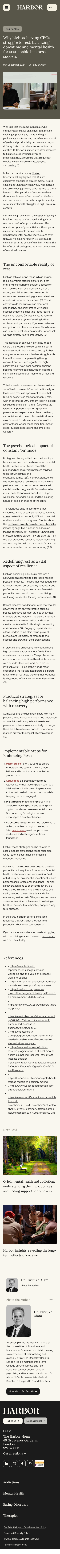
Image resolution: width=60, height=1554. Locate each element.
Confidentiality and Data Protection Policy (25, 1527)
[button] (52, 7)
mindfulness (19, 830)
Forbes (49, 350)
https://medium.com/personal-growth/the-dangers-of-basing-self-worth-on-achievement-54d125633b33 (32, 993)
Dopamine (33, 315)
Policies (8, 1544)
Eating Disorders (15, 1504)
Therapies (10, 1516)
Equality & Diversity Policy (17, 1533)
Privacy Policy (20, 1544)
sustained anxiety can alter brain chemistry (32, 524)
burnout (20, 477)
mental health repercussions (31, 234)
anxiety (12, 165)
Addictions (11, 1482)
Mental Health (13, 1493)
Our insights (12, 28)
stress (32, 161)
